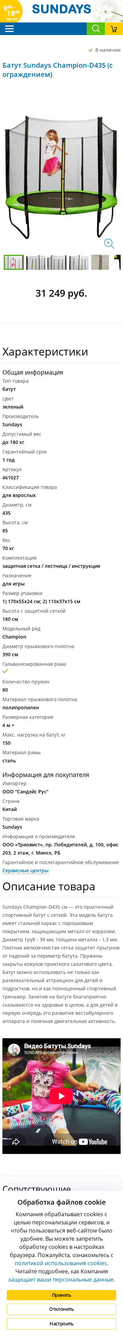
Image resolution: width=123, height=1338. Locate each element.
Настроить (61, 1323)
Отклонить (61, 1309)
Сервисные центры (25, 870)
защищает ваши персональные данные (60, 1279)
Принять (61, 1295)
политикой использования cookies (61, 1263)
